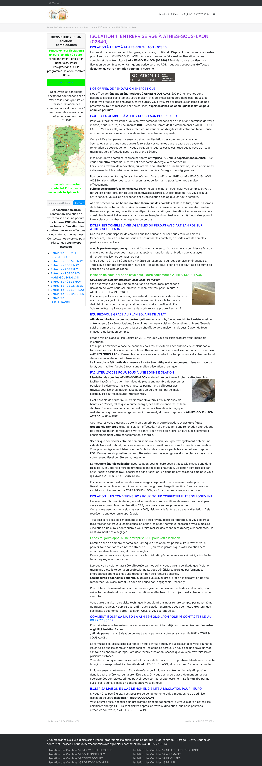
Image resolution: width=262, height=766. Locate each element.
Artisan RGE (52, 27)
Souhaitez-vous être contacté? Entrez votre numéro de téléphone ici (64, 188)
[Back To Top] (254, 758)
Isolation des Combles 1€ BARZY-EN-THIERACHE (80, 750)
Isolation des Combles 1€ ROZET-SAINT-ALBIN (79, 762)
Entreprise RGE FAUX (64, 269)
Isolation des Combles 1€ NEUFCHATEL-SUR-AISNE (166, 750)
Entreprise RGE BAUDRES (67, 293)
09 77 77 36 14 (55, 3)
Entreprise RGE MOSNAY (67, 261)
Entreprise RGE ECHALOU (67, 289)
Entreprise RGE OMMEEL (67, 285)
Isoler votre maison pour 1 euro (75, 27)
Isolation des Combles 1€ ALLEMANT (157, 754)
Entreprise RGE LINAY (65, 265)
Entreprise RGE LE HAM (66, 281)
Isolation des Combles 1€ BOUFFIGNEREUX (77, 754)
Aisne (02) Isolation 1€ (102, 27)
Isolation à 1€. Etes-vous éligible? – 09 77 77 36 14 (184, 14)
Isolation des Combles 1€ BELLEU (154, 762)
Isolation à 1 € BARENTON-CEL (63, 721)
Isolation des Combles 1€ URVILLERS (157, 758)
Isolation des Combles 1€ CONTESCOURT (76, 758)
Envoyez (79, 203)
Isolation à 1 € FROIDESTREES (199, 721)
